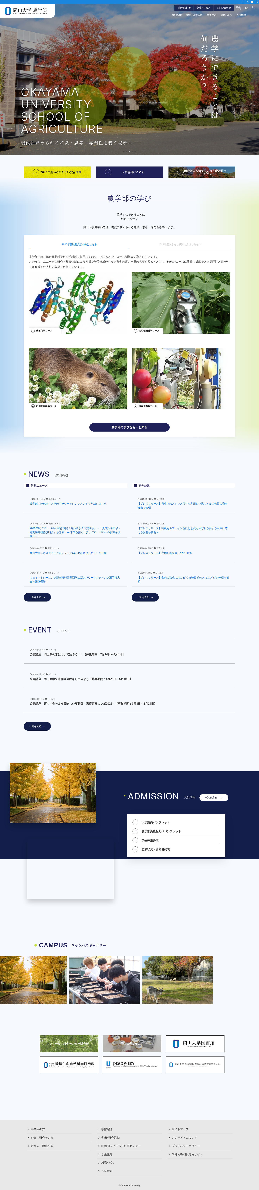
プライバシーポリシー (186, 1145)
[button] (124, 151)
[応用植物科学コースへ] (181, 301)
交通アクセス (203, 7)
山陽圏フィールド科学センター (121, 1145)
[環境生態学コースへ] (181, 377)
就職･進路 (107, 1162)
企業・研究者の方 (42, 1137)
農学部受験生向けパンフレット (161, 831)
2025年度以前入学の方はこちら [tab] (79, 244)
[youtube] (252, 2)
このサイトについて (184, 1137)
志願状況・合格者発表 (156, 849)
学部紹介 (107, 1129)
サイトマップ (180, 1129)
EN (246, 7)
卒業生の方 (38, 1129)
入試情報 (107, 1170)
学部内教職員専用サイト (187, 1154)
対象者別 (182, 7)
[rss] (256, 2)
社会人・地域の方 (42, 1145)
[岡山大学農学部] (26, 11)
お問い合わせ (224, 7)
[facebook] (243, 2)
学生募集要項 (150, 840)
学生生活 (107, 1154)
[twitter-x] (247, 2)
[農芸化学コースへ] (78, 301)
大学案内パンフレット (156, 822)
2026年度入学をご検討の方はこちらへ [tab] (179, 244)
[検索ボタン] (253, 7)
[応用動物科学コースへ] (78, 377)
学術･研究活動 (110, 1137)
